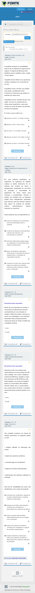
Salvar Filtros (9, 42)
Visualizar (16, 558)
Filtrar (27, 38)
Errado (6, 332)
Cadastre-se (21, 9)
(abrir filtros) (14, 30)
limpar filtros (19, 41)
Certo (6, 328)
